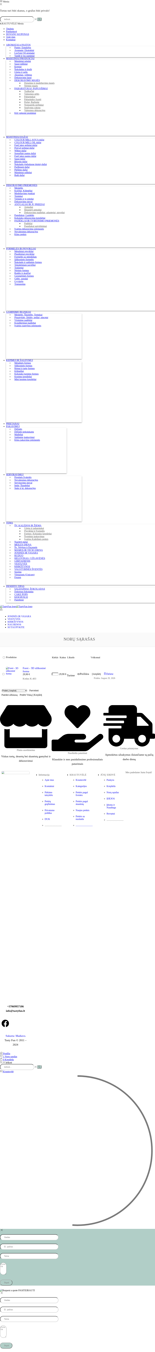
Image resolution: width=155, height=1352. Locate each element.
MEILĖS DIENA (22, 544)
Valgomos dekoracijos (34, 110)
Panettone (19, 600)
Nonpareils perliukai (34, 105)
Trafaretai (18, 267)
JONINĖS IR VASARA (26, 553)
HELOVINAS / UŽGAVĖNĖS (29, 558)
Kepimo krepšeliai (23, 376)
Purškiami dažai (22, 167)
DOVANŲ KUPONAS (17, 34)
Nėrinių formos (21, 270)
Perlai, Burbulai (31, 102)
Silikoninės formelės (24, 259)
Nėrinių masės (31, 85)
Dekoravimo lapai (22, 77)
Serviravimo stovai (23, 482)
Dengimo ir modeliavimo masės (39, 83)
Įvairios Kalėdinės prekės (36, 539)
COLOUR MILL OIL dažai (27, 142)
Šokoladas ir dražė (23, 69)
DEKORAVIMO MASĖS (27, 80)
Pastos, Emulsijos (22, 47)
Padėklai (28, 223)
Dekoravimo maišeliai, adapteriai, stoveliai (44, 212)
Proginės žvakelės (22, 477)
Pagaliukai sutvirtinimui (35, 226)
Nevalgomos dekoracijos (26, 231)
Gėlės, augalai (21, 278)
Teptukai (18, 196)
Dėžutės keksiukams (24, 431)
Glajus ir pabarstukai (34, 528)
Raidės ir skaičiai (22, 273)
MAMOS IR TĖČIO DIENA (28, 550)
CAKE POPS (21, 594)
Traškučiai (29, 91)
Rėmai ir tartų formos (24, 368)
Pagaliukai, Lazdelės (24, 215)
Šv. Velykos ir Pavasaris (25, 547)
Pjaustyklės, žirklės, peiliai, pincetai (31, 317)
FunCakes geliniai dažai (25, 145)
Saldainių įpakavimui (24, 437)
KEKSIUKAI (21, 597)
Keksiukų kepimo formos (26, 374)
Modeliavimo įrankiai (24, 193)
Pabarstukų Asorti (32, 99)
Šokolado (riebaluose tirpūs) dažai (30, 164)
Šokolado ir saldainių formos (28, 262)
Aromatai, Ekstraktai (24, 50)
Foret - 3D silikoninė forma (34, 670)
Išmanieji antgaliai (32, 210)
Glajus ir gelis (21, 72)
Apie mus (10, 37)
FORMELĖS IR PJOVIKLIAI (21, 248)
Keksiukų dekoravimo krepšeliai (29, 218)
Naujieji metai (21, 542)
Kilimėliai (19, 371)
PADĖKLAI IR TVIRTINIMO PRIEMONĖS (36, 220)
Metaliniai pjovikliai (23, 251)
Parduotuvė (11, 31)
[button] (96, 674)
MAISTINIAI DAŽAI (17, 137)
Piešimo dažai (21, 169)
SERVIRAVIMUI (14, 474)
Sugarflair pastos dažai (25, 153)
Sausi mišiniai (21, 64)
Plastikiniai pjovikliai (24, 254)
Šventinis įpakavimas (34, 536)
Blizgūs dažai (20, 161)
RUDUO (18, 555)
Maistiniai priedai (22, 61)
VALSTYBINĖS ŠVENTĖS (28, 569)
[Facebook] (5, 1023)
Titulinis (10, 28)
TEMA (9, 522)
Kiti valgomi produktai (25, 113)
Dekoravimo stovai (23, 201)
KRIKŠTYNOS (22, 566)
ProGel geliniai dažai (24, 148)
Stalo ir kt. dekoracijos (25, 488)
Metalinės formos (22, 363)
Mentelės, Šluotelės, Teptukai (28, 314)
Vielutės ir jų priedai (24, 199)
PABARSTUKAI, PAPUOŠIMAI (31, 88)
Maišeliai (18, 434)
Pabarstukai (29, 96)
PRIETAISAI (12, 423)
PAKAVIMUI (13, 426)
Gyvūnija (18, 281)
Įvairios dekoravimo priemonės (29, 229)
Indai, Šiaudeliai (22, 485)
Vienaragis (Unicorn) (24, 574)
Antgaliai (28, 207)
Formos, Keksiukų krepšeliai (38, 533)
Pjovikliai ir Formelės (34, 531)
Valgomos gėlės (31, 94)
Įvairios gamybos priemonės (27, 325)
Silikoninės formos (23, 365)
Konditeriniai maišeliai (25, 323)
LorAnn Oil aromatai (24, 53)
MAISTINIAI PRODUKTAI (20, 58)
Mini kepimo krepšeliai (25, 379)
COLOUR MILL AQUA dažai (29, 139)
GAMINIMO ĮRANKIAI (18, 312)
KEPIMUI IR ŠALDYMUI (19, 360)
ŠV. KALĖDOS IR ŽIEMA (27, 525)
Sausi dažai (19, 159)
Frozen (17, 577)
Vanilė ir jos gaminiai (24, 55)
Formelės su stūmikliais (25, 257)
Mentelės (18, 188)
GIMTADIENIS (22, 561)
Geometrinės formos (24, 276)
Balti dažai (19, 175)
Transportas (19, 284)
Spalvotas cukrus (32, 107)
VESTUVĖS (20, 563)
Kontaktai (10, 39)
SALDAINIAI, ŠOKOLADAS (29, 589)
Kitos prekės (20, 234)
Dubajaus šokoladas (23, 591)
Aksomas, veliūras (23, 75)
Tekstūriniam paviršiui (25, 265)
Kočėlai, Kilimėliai (23, 190)
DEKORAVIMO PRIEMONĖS (21, 185)
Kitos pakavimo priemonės (27, 440)
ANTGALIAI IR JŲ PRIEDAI (29, 204)
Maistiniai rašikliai (23, 172)
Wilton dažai (20, 150)
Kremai (17, 66)
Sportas (17, 572)
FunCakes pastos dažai (25, 156)
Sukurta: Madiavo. (15, 1035)
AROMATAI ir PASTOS (18, 45)
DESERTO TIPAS (15, 586)
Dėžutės (18, 429)
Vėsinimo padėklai (23, 320)
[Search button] (39, 19)
